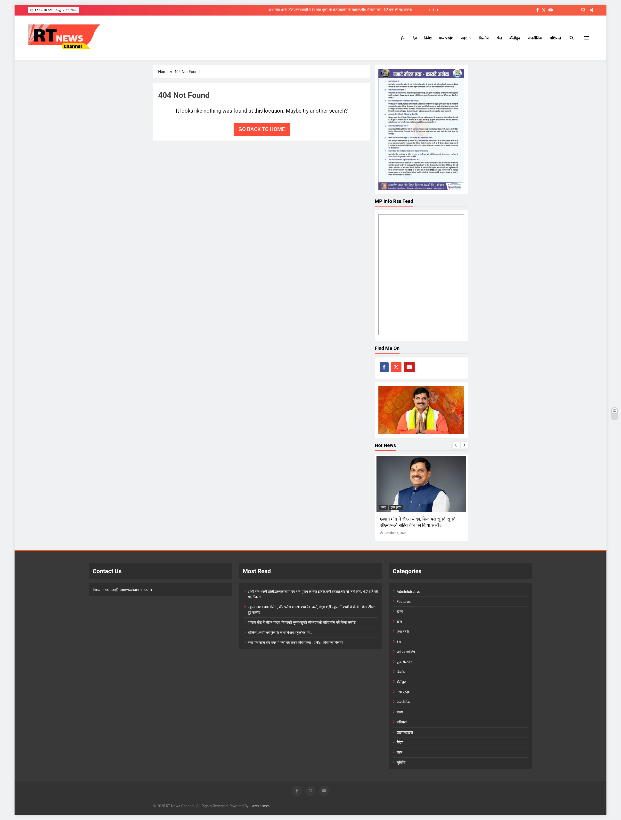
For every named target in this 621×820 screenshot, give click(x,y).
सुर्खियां (401, 762)
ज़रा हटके (386, 507)
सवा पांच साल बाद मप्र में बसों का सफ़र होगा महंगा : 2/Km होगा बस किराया (295, 642)
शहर (464, 38)
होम (402, 38)
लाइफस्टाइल (405, 732)
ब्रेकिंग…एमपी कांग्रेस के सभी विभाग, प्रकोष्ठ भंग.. (280, 632)
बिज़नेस (484, 38)
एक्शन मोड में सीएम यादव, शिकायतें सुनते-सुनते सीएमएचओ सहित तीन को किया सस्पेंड (302, 622)
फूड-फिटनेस (405, 662)
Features (404, 601)
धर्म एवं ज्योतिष (406, 652)
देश (415, 38)
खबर (400, 611)
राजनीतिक (535, 38)
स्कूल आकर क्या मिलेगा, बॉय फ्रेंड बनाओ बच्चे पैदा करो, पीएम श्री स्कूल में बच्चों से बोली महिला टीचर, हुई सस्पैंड (341, 10)
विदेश (428, 38)
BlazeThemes (259, 806)
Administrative (408, 591)
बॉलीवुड (514, 38)
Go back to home (261, 129)
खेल (499, 38)
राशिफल (555, 38)
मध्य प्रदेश (446, 38)
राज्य (400, 712)
